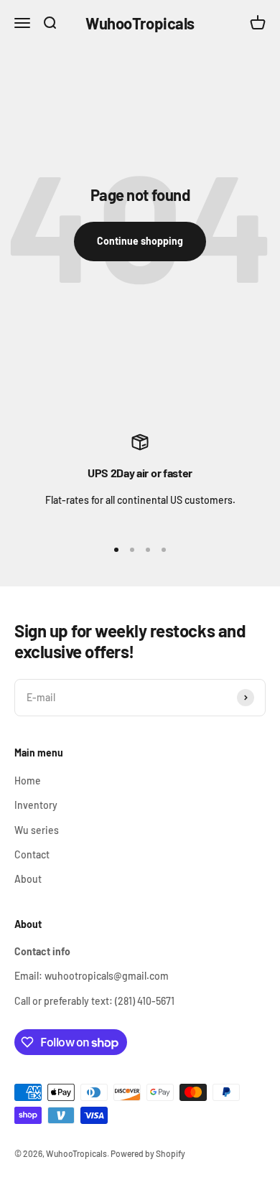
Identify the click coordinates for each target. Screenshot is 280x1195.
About (28, 879)
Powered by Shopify (148, 1153)
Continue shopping (140, 241)
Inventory (35, 805)
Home (27, 780)
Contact (32, 854)
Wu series (36, 830)
